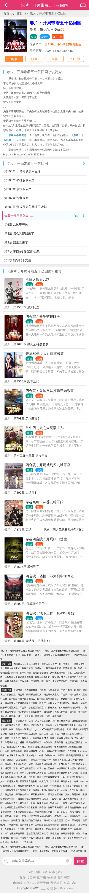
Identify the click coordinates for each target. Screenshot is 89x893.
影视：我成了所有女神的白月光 (37, 816)
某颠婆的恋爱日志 (74, 742)
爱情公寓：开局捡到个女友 (65, 798)
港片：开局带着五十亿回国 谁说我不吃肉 (21, 650)
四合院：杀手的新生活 (15, 764)
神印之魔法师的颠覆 (14, 833)
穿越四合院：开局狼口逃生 (46, 538)
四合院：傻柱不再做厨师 (51, 807)
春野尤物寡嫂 (11, 681)
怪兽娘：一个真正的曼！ (23, 842)
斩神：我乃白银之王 (34, 724)
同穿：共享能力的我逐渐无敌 (43, 764)
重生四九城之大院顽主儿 (44, 427)
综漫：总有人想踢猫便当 (40, 746)
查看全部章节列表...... (45, 215)
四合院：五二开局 (69, 790)
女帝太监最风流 (57, 672)
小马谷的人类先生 (45, 768)
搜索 (80, 861)
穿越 (20, 13)
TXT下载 (74, 59)
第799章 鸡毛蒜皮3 (26, 418)
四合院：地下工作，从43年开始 (49, 613)
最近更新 (43, 882)
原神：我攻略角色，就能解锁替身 (21, 751)
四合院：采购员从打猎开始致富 (49, 390)
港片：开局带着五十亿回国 (48, 13)
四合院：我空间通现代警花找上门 (34, 798)
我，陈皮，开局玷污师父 (68, 811)
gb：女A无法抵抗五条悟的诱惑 (49, 729)
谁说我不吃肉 (50, 29)
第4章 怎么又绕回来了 (19, 233)
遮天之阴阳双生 (27, 768)
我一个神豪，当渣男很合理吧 (34, 672)
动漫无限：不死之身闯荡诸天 (49, 716)
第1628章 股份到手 (26, 566)
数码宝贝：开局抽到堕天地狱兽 (26, 820)
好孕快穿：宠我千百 (53, 742)
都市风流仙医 (37, 681)
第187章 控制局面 (16, 198)
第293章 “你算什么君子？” (31, 603)
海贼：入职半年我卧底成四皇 (23, 733)
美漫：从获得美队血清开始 (42, 720)
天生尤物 (24, 681)
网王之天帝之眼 (25, 716)
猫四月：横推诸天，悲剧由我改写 (42, 829)
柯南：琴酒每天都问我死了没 (64, 738)
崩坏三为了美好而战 (49, 733)
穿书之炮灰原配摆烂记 (56, 681)
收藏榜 (51, 877)
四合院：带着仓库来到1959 (22, 698)
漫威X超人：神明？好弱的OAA (41, 755)
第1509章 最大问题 (26, 307)
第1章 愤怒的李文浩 (17, 260)
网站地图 (56, 882)
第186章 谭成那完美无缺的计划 (25, 206)
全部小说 (30, 882)
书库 (30, 872)
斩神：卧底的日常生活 (30, 742)
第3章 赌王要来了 (16, 242)
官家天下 (67, 663)
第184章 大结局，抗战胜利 (31, 640)
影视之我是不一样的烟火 (49, 785)
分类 (37, 872)
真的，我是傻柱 (72, 794)
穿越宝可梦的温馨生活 (37, 833)
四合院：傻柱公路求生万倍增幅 (63, 772)
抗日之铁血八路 (37, 279)
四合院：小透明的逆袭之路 (33, 707)
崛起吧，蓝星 (11, 768)
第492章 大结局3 (24, 492)
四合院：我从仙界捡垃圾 (47, 824)
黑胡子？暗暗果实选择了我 (33, 772)
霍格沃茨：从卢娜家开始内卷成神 (64, 707)
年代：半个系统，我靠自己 (18, 738)
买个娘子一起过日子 (73, 785)
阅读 (14, 59)
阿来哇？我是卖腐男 (53, 820)
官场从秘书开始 (42, 676)
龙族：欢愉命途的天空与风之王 (46, 803)
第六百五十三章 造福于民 (30, 455)
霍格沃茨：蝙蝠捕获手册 (62, 833)
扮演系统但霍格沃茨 (66, 768)
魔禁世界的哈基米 (26, 785)
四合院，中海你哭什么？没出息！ (27, 837)
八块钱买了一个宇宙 (14, 829)
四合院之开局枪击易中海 (55, 711)
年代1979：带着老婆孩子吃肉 (19, 676)
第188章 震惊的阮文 (18, 189)
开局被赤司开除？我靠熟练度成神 (47, 794)
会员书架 (70, 882)
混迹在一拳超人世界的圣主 (46, 790)
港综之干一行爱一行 (41, 759)
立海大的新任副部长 (44, 811)
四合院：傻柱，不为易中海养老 (49, 575)
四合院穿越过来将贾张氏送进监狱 (21, 703)
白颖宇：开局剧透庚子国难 (71, 755)
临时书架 (64, 877)
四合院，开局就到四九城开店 (47, 464)
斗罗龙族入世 (20, 720)
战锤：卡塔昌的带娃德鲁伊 (52, 751)
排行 (59, 872)
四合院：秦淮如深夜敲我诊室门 (44, 777)
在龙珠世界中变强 (15, 755)
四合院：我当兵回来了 (48, 698)
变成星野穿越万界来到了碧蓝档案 (21, 807)
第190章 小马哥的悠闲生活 (63, 44)
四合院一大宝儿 (51, 694)
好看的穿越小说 (78, 850)
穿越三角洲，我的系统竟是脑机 (22, 781)
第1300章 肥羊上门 (26, 381)
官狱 (69, 672)
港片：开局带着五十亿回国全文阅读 (62, 650)
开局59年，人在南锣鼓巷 (44, 353)
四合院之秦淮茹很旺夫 (42, 316)
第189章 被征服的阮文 (19, 180)
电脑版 (17, 882)
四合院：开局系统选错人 (29, 694)
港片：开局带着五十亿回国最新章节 (52, 654)
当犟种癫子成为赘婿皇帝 (21, 824)
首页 (6, 13)
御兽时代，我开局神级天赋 (48, 668)
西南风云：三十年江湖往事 (27, 663)
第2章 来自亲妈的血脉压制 (22, 251)
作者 (44, 872)
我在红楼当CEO (40, 738)
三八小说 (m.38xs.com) (57, 888)
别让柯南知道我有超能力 (29, 711)
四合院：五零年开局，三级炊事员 (56, 690)
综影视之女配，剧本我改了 (67, 816)
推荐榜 (41, 877)
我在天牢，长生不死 (51, 663)
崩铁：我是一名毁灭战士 (21, 729)
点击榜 (31, 877)
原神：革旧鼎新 (53, 837)
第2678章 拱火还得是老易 (30, 344)
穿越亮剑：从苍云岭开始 (44, 501)
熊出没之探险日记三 (23, 811)
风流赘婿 (67, 668)
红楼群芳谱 (27, 668)
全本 (52, 872)
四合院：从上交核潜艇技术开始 (61, 724)
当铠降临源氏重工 (13, 724)
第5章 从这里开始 (16, 224)
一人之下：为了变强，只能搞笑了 (55, 781)
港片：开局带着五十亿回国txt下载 (61, 846)
